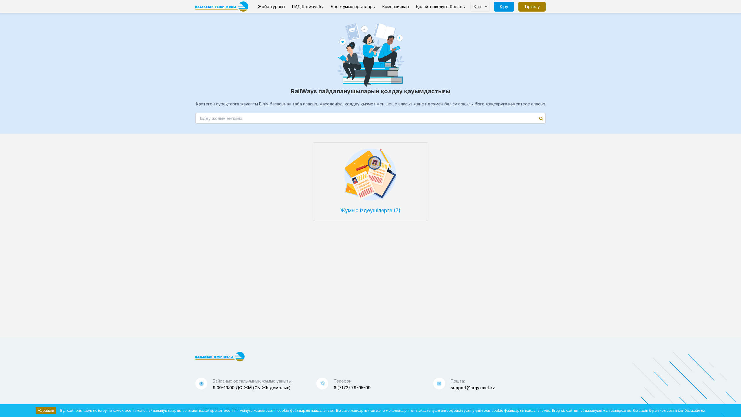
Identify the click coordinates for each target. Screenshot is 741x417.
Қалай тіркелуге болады (440, 6)
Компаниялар (395, 6)
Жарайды (46, 410)
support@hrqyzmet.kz (473, 387)
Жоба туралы (271, 6)
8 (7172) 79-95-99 (352, 387)
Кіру (504, 6)
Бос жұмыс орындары (353, 6)
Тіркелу (532, 6)
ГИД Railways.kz (308, 6)
